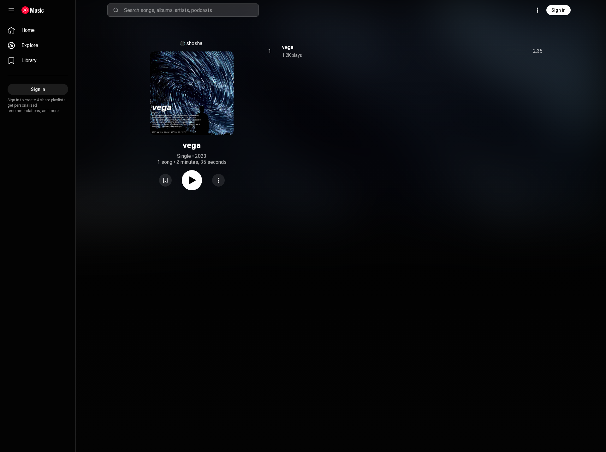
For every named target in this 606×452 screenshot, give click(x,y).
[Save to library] (165, 180)
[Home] (32, 10)
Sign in (558, 10)
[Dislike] (502, 51)
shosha (194, 43)
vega (288, 47)
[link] (38, 30)
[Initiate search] (116, 10)
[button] (165, 180)
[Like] (490, 51)
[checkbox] (538, 51)
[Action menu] (218, 180)
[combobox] (191, 10)
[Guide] (11, 10)
